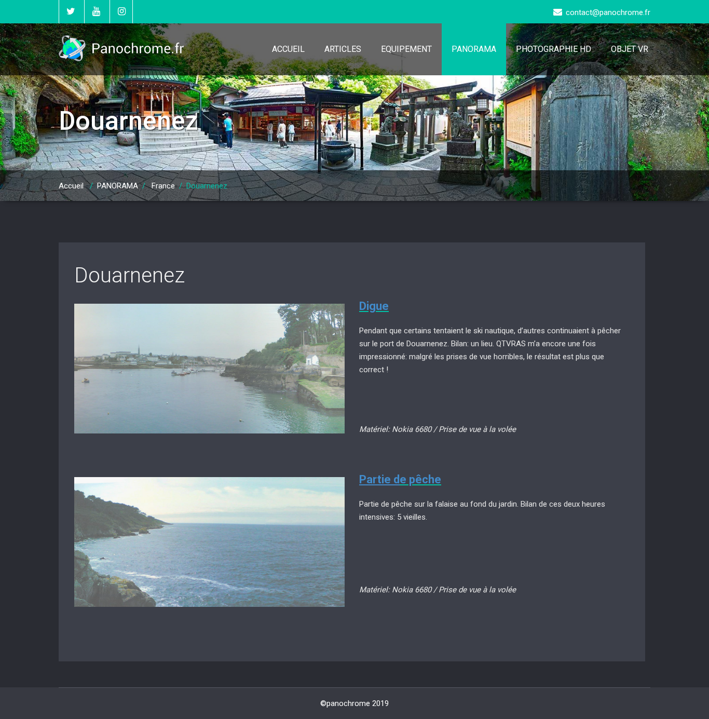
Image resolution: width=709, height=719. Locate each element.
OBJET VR (629, 49)
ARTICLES (342, 49)
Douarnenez (129, 275)
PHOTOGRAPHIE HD (553, 49)
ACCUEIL (288, 49)
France (163, 186)
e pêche (420, 479)
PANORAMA (474, 49)
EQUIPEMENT (406, 49)
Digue (374, 306)
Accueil (71, 186)
